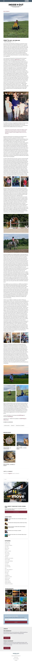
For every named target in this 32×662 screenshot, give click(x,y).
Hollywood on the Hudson (9, 558)
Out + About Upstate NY (8, 569)
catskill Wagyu (6, 425)
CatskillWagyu (10, 416)
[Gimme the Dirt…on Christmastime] (9, 445)
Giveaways (6, 556)
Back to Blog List (6, 11)
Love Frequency (7, 565)
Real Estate (7, 555)
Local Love (6, 563)
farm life (12, 425)
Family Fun (6, 549)
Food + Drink (7, 552)
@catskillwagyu (20, 415)
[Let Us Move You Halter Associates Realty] (16, 492)
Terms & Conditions (16, 658)
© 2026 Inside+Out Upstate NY (16, 655)
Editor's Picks (7, 548)
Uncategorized (7, 575)
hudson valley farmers (20, 425)
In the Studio (7, 562)
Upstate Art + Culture (8, 576)
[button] (8, 593)
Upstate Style (7, 579)
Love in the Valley (7, 566)
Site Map (16, 660)
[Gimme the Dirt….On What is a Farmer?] (9, 462)
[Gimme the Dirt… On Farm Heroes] (22, 445)
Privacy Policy (16, 657)
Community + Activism (8, 545)
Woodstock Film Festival (9, 583)
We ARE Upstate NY (8, 582)
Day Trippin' (7, 546)
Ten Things (6, 573)
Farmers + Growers (6, 39)
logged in (10, 473)
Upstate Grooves (7, 578)
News (6, 568)
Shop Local (6, 572)
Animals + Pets (7, 542)
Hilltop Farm (17, 59)
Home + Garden (7, 559)
